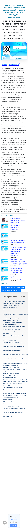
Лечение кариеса (7, 404)
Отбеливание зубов (8, 401)
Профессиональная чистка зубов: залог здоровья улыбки (17, 270)
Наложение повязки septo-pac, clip (12, 367)
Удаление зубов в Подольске (10, 397)
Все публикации (14, 64)
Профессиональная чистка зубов (11, 329)
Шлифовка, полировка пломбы (11, 373)
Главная (4, 64)
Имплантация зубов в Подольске (13, 287)
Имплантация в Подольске (11, 290)
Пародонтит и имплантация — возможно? (15, 227)
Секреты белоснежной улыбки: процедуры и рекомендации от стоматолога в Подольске (18, 251)
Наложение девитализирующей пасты (13, 387)
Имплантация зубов (8, 399)
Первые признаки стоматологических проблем (17, 236)
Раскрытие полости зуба (9, 389)
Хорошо (14, 525)
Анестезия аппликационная (10, 307)
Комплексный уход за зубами (10, 320)
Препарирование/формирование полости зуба (15, 363)
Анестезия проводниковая (10, 312)
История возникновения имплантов (12, 406)
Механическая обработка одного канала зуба (14, 393)
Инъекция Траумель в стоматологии (12, 318)
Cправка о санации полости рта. (11, 305)
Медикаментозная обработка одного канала (14, 395)
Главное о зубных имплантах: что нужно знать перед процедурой (18, 262)
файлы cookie (13, 519)
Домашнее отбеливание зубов (10, 338)
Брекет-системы (7, 416)
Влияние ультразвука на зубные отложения (14, 326)
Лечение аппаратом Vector (10, 340)
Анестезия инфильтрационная (10, 309)
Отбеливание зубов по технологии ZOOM (13, 335)
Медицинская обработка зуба (10, 365)
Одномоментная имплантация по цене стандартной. (17, 220)
